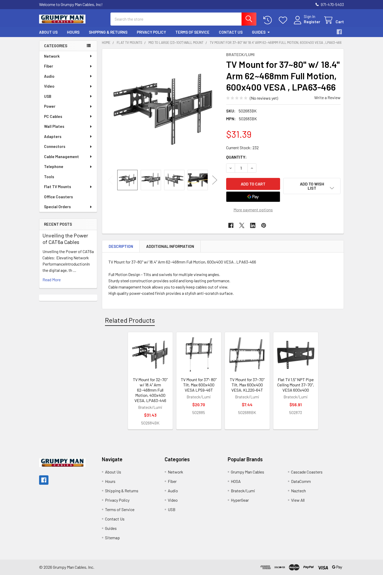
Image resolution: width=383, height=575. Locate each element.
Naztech (298, 490)
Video (49, 86)
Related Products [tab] (130, 320)
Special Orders (57, 206)
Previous (110, 180)
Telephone (53, 166)
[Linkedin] (252, 225)
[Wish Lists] (284, 20)
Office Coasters (58, 196)
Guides (258, 32)
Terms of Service (192, 32)
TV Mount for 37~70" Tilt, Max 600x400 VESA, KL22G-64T (247, 384)
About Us (48, 32)
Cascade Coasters (307, 471)
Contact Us (231, 32)
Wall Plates (54, 126)
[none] (162, 109)
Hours (73, 32)
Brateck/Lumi (243, 490)
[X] (241, 225)
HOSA (236, 481)
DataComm (301, 481)
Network (52, 56)
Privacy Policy (151, 32)
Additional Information (170, 246)
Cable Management (61, 156)
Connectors (54, 146)
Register (312, 21)
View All (298, 500)
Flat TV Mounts (57, 186)
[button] (312, 186)
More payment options (253, 209)
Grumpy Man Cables (247, 471)
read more (51, 279)
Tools (49, 176)
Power (49, 106)
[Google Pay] (253, 196)
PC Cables (53, 116)
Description (121, 246)
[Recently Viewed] (269, 20)
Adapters (52, 136)
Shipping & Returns (108, 32)
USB (47, 96)
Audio (49, 76)
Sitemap (112, 537)
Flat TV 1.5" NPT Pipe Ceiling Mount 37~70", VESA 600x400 (295, 384)
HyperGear (240, 500)
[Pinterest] (263, 225)
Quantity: (236, 156)
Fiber (48, 66)
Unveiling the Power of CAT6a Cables (65, 238)
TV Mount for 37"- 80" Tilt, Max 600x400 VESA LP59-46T (199, 384)
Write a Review (327, 97)
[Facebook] (339, 32)
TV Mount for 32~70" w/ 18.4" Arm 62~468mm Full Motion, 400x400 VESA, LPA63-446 (150, 390)
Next (214, 180)
